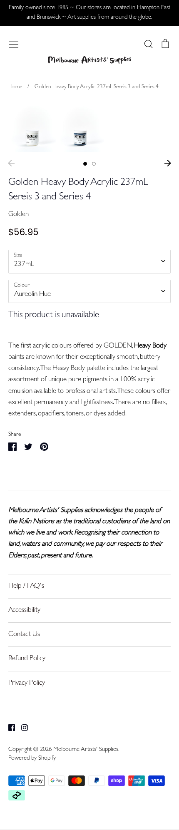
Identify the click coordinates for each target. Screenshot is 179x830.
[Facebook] (8, 727)
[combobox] (89, 261)
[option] (32, 128)
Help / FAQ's (26, 586)
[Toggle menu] (13, 43)
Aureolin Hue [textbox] (32, 294)
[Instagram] (21, 727)
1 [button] (85, 164)
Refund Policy (26, 658)
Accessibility (24, 610)
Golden (18, 214)
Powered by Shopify (32, 758)
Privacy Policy (26, 683)
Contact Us (24, 634)
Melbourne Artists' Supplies (85, 750)
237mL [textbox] (24, 264)
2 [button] (94, 164)
